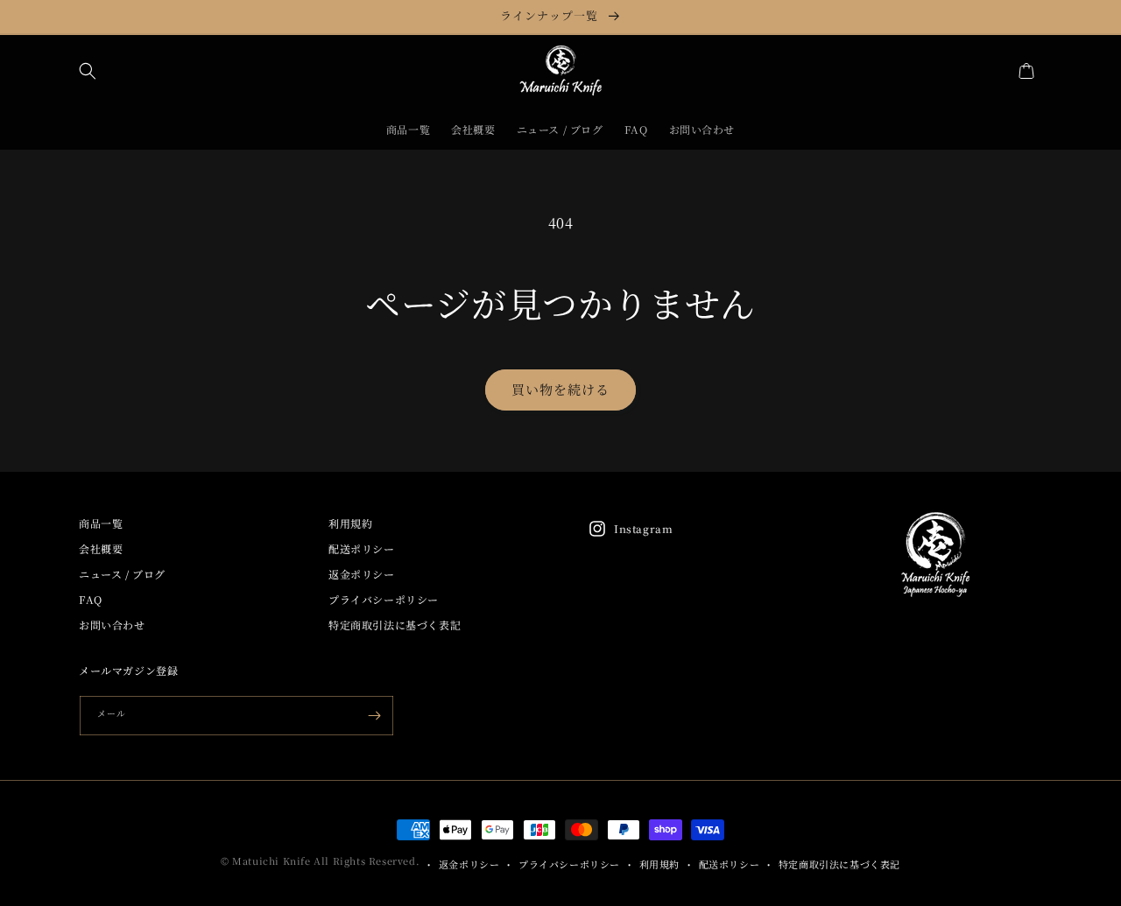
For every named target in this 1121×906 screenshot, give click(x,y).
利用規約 (350, 523)
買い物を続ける (560, 389)
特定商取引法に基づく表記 (394, 624)
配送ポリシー (361, 548)
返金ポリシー (361, 573)
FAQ (90, 599)
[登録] (374, 715)
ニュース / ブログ (122, 573)
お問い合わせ (112, 624)
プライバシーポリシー (383, 599)
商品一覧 (101, 523)
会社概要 (101, 548)
